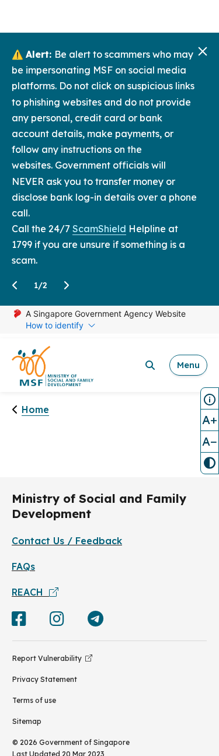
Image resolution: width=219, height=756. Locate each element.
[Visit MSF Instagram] (57, 621)
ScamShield (99, 229)
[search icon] (150, 365)
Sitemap (26, 721)
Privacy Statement (44, 679)
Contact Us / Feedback (67, 541)
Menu (188, 364)
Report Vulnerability (48, 658)
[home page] (52, 365)
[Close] (202, 51)
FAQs (23, 566)
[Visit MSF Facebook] (19, 621)
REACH (30, 592)
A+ (209, 419)
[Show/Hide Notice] (209, 398)
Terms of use (34, 700)
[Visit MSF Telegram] (95, 621)
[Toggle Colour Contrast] (209, 463)
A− (209, 441)
